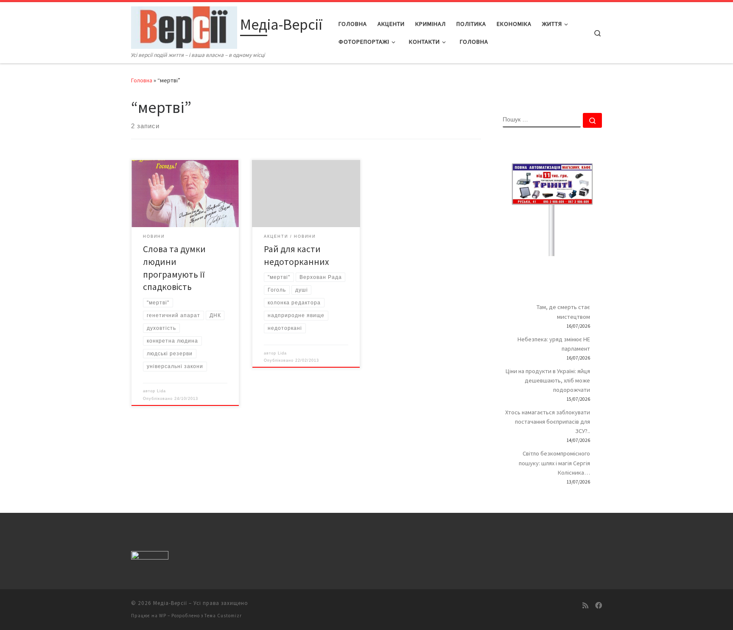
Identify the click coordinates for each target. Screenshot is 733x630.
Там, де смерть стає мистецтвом (563, 311)
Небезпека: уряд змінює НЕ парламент (554, 343)
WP (162, 616)
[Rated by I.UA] (149, 556)
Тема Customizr (223, 616)
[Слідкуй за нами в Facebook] (598, 605)
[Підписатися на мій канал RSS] (585, 605)
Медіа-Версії (170, 603)
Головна (141, 80)
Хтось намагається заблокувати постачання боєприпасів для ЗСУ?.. (547, 421)
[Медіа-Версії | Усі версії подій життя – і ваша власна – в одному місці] (184, 26)
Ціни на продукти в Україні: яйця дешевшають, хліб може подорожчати (548, 380)
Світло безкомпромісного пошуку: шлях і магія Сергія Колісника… (554, 463)
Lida (161, 391)
